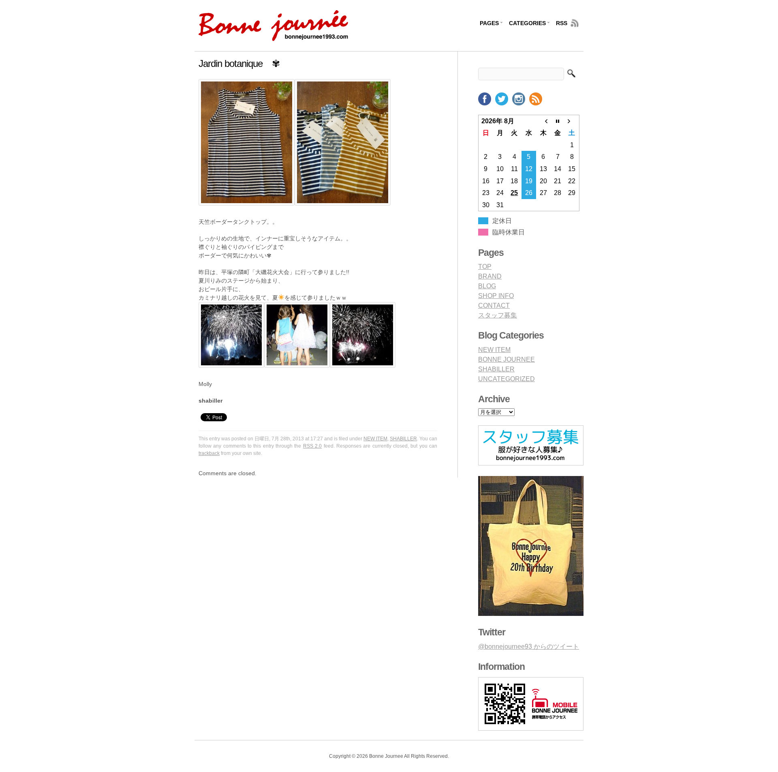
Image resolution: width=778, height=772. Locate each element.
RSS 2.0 (312, 446)
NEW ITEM (375, 439)
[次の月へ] (572, 121)
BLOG (487, 286)
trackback (209, 453)
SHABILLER (403, 439)
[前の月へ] (543, 121)
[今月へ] (557, 121)
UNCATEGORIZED (506, 378)
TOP (485, 266)
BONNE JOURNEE (506, 359)
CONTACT (494, 305)
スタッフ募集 (497, 315)
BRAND (490, 276)
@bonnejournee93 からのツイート (528, 646)
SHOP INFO (496, 295)
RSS (561, 23)
